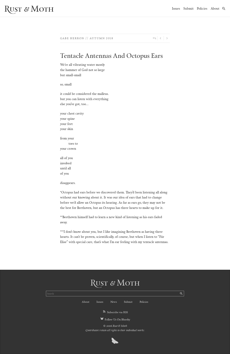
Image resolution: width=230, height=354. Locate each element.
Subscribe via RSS (117, 312)
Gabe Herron (72, 38)
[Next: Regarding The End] (167, 38)
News (113, 302)
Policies (202, 8)
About (215, 8)
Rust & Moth (29, 8)
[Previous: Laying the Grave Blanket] (160, 38)
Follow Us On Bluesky (117, 319)
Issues (176, 8)
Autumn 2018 (101, 38)
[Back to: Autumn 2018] (154, 38)
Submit (188, 8)
